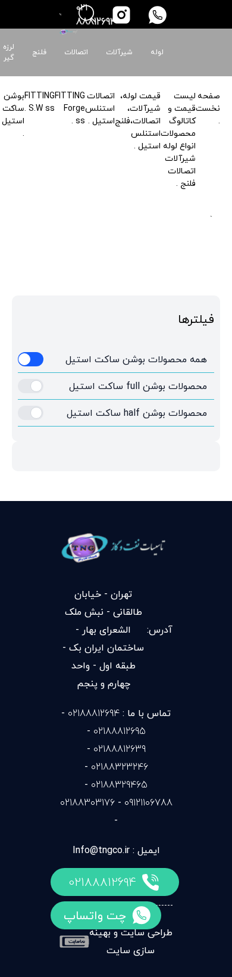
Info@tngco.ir (101, 850)
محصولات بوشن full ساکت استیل (138, 386)
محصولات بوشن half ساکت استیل (137, 413)
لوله (157, 52)
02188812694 (102, 882)
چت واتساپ (95, 915)
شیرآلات (119, 52)
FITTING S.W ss (39, 102)
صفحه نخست (208, 102)
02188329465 (119, 784)
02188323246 (119, 766)
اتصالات (76, 52)
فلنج (39, 52)
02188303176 (87, 802)
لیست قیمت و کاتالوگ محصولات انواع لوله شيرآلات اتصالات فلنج (178, 139)
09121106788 (148, 802)
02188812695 (119, 731)
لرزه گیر (8, 52)
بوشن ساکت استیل (13, 108)
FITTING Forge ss (70, 108)
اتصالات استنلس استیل (100, 108)
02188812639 (119, 748)
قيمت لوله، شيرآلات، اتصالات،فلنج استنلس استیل (138, 120)
